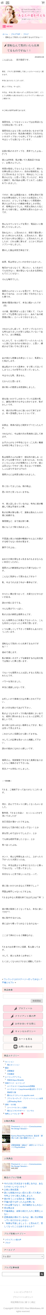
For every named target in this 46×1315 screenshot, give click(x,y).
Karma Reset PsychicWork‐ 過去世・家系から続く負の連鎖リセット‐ (27, 1137)
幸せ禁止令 (9, 1208)
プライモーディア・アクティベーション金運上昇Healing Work (25, 1099)
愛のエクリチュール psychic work (20, 1095)
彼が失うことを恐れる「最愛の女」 (20, 1199)
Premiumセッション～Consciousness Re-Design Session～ (26, 1127)
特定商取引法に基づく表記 (23, 1302)
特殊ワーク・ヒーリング (15, 1083)
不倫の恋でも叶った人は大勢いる (19, 1202)
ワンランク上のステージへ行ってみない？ (23, 979)
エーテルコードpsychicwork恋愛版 (21, 1086)
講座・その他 (10, 1104)
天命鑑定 (10, 1074)
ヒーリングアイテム (13, 1077)
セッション (9, 1062)
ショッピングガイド (23, 1292)
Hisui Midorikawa (32, 1308)
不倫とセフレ (8, 982)
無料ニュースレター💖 (14, 1114)
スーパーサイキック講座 (17, 1108)
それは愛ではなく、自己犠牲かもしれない (23, 1205)
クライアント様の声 (13, 1240)
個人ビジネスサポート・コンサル (20, 1111)
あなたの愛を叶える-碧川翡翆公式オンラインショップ (23, 14)
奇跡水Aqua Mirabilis (15, 1080)
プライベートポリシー (23, 1297)
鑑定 (7, 1068)
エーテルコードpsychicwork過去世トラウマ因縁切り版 (24, 1090)
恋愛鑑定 (10, 1071)
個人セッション (13, 1065)
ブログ (7, 1243)
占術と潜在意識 (11, 1190)
